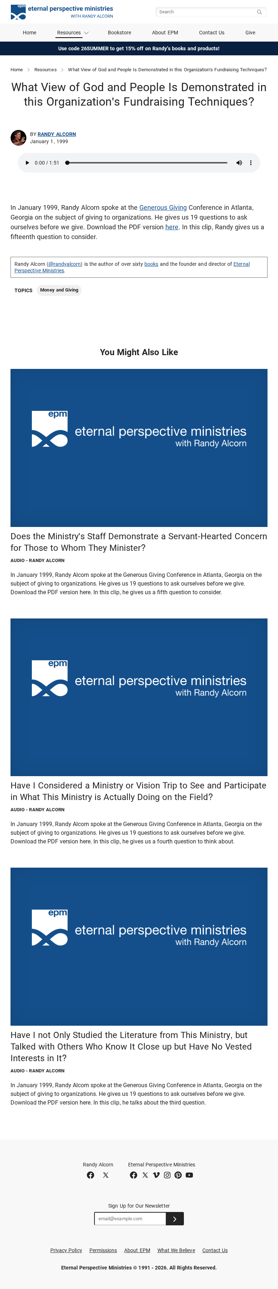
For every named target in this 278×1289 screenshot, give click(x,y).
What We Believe (176, 1250)
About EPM (165, 32)
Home (29, 32)
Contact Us (212, 32)
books (151, 264)
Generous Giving (163, 207)
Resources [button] (69, 32)
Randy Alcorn (57, 134)
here (171, 227)
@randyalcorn (65, 264)
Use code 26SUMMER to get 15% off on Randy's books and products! (139, 48)
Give (250, 32)
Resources (45, 69)
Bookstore (119, 32)
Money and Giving (59, 290)
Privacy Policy (66, 1250)
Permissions (103, 1250)
